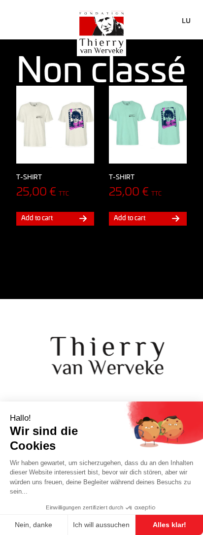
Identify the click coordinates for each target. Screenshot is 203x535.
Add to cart (37, 217)
